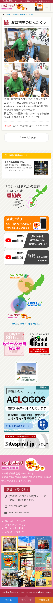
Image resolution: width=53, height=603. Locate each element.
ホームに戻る (29, 137)
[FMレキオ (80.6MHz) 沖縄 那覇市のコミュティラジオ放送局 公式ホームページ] (15, 7)
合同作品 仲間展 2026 (14, 162)
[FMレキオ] (25, 323)
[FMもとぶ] (36, 323)
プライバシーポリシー (16, 524)
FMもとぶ (45, 600)
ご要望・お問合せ (14, 531)
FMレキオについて (15, 521)
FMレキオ (28, 600)
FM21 (10, 600)
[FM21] (15, 323)
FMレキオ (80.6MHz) (40, 126)
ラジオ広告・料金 (14, 528)
